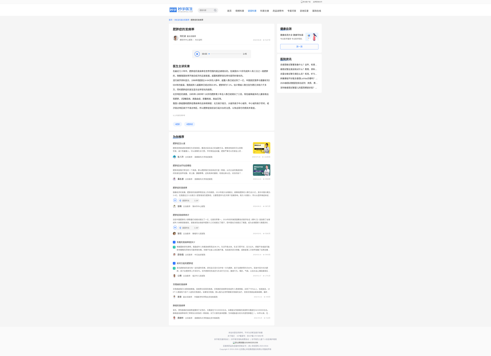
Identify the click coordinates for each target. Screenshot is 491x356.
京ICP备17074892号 (255, 336)
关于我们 (231, 336)
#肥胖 (177, 124)
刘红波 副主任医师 (181, 20)
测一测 (299, 47)
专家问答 (291, 11)
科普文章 (264, 11)
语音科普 (252, 11)
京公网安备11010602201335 (246, 343)
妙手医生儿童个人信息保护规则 (264, 339)
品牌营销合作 (317, 2)
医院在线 (316, 11)
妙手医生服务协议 (221, 339)
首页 (229, 11)
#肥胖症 (189, 124)
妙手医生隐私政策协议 (240, 339)
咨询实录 (304, 11)
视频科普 (239, 11)
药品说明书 (278, 11)
